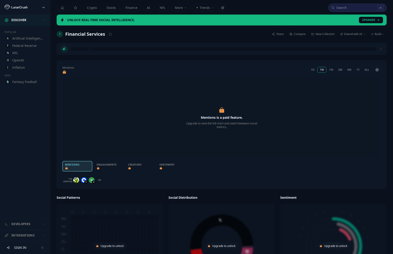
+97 (99, 180)
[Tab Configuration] (222, 8)
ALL (367, 70)
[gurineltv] (76, 180)
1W (322, 70)
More (179, 7)
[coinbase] (84, 180)
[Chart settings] (377, 70)
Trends (203, 7)
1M (331, 70)
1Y (358, 70)
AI (148, 7)
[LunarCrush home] (16, 7)
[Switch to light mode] (42, 247)
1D (313, 70)
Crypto (92, 7)
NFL (162, 7)
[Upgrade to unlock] (64, 72)
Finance (131, 7)
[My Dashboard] (75, 7)
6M (349, 70)
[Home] (62, 7)
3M (340, 70)
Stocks (111, 7)
